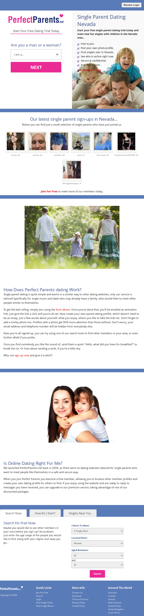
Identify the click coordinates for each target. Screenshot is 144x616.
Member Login (131, 5)
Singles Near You (80, 513)
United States (114, 605)
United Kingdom (116, 609)
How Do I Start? (45, 513)
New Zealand (114, 602)
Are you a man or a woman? (36, 45)
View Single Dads (44, 602)
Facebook (76, 595)
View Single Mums (45, 605)
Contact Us (77, 592)
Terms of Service (80, 599)
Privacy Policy (78, 602)
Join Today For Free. (89, 70)
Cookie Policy (78, 605)
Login (38, 599)
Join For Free (42, 592)
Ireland (111, 599)
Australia (112, 592)
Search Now (13, 513)
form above (63, 309)
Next (36, 67)
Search (97, 574)
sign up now (21, 355)
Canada (112, 595)
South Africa (114, 612)
